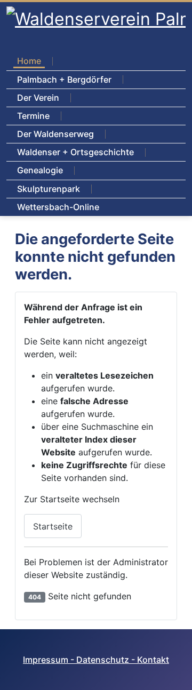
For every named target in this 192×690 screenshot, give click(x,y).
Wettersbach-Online (58, 207)
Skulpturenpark (48, 188)
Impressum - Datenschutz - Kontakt (96, 659)
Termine (33, 115)
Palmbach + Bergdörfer (64, 79)
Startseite (53, 526)
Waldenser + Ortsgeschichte (75, 152)
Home (29, 60)
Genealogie (40, 170)
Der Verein (38, 97)
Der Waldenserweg (55, 134)
